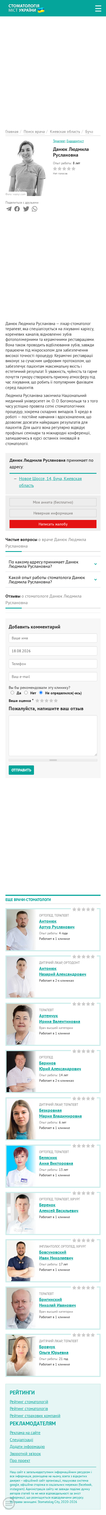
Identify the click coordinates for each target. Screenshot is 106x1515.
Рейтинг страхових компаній (35, 1415)
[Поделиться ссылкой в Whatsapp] (34, 210)
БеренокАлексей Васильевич (58, 1207)
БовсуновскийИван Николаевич (56, 1255)
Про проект (20, 1460)
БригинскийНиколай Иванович (57, 1302)
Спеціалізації (21, 1439)
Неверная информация (53, 513)
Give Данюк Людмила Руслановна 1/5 (37, 700)
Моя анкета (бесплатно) (53, 502)
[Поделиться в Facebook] (17, 210)
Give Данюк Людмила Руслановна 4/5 (51, 700)
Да (19, 693)
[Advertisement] (53, 69)
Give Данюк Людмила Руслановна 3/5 (47, 700)
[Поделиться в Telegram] (8, 210)
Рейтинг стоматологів (29, 1408)
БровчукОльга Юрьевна (53, 1349)
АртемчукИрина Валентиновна (59, 1018)
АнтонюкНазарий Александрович (62, 971)
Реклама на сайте (25, 1432)
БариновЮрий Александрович (60, 1066)
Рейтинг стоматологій (29, 1401)
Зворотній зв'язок (25, 1453)
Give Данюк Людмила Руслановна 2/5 (42, 700)
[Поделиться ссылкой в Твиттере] (25, 210)
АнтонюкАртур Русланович (56, 924)
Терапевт (59, 141)
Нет (33, 693)
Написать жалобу (53, 524)
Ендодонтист (75, 141)
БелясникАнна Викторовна (56, 1160)
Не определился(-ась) (63, 693)
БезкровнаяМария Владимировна (60, 1113)
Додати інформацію (27, 1446)
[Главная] (30, 7)
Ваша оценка (21, 700)
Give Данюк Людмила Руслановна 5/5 (56, 700)
